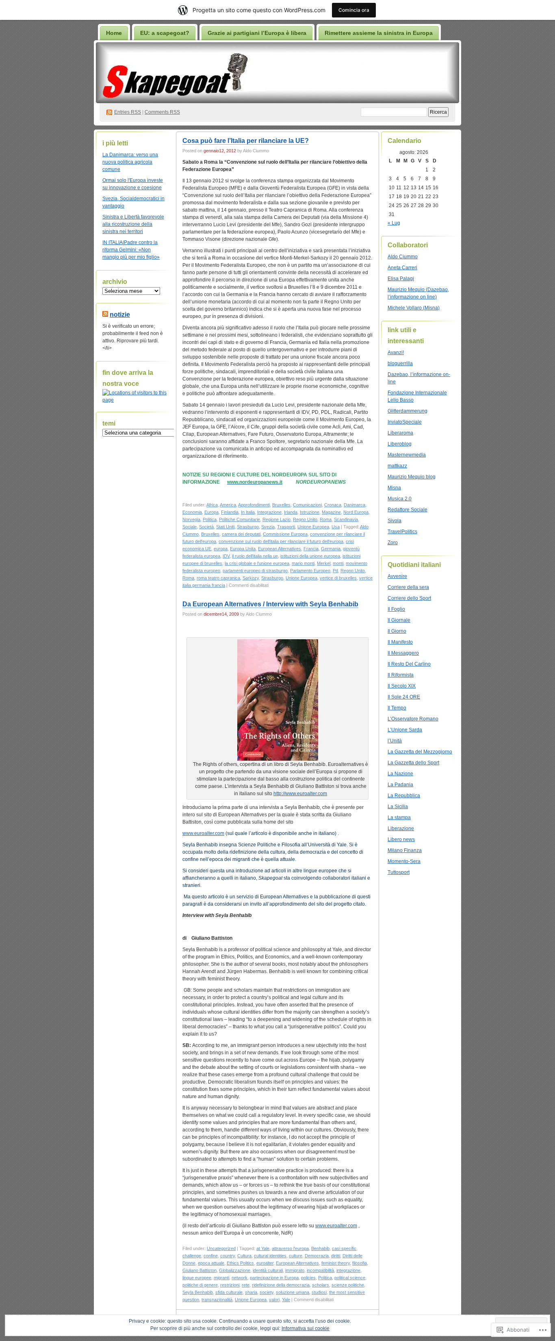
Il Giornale (399, 620)
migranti (221, 1277)
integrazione (348, 1270)
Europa (211, 512)
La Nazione (400, 773)
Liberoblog (400, 444)
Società (206, 526)
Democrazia (317, 1255)
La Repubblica (404, 795)
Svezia (268, 526)
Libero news (401, 839)
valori (274, 1299)
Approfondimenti (254, 504)
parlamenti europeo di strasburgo (255, 570)
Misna (394, 488)
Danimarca (354, 504)
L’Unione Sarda (405, 730)
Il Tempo (397, 708)
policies (308, 1277)
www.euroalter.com (203, 833)
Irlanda (290, 512)
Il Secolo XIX (402, 686)
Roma (326, 519)
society (266, 1292)
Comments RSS (162, 112)
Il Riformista (401, 675)
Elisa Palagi (401, 278)
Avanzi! (396, 352)
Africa (212, 504)
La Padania (400, 784)
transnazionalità (217, 1299)
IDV (226, 556)
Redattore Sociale (407, 510)
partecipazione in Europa (274, 1277)
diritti (335, 1255)
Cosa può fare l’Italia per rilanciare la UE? (245, 140)
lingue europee (196, 1277)
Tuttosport (399, 872)
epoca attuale (211, 1263)
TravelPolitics (402, 531)
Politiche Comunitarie (239, 519)
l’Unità (395, 741)
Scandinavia (346, 519)
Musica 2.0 (400, 499)
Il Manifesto (400, 642)
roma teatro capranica (218, 577)
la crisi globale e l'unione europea (257, 563)
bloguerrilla (400, 363)
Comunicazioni (307, 504)
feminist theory (335, 1263)
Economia (192, 512)
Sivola (394, 520)
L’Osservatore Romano (413, 719)
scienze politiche (348, 1285)
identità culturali (268, 1270)
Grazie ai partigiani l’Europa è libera (257, 33)
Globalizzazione (234, 1270)
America (228, 504)
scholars (320, 1285)
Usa (336, 526)
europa (221, 548)
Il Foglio (396, 609)
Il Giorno (397, 631)
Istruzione (309, 512)
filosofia (359, 1263)
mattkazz (397, 466)
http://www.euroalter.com (300, 793)
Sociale (189, 526)
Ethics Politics (240, 1263)
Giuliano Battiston (199, 1270)
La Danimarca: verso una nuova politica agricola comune (130, 162)
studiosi (319, 1292)
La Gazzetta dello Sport (413, 763)
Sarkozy (251, 577)
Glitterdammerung (407, 411)
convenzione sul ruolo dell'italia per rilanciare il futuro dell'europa (281, 541)
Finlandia (229, 512)
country (227, 1255)
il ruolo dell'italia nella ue (255, 556)
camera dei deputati (241, 534)
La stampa (399, 817)
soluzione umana (292, 1292)
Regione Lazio (276, 519)
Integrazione (269, 512)
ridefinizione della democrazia (281, 1285)
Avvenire (397, 576)
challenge (191, 1255)
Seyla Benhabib (197, 1292)
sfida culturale (229, 1292)
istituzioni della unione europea (310, 556)
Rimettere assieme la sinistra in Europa (379, 33)
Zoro (393, 542)
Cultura (244, 1255)
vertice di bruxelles (338, 577)
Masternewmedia (407, 455)
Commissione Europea (285, 534)
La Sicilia (398, 806)
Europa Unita (243, 548)
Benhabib (320, 1248)
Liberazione (401, 828)
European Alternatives (279, 548)
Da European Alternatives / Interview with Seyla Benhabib (270, 604)
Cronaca (332, 504)
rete (245, 1285)
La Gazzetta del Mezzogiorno (420, 752)
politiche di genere (200, 1285)
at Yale (262, 1248)
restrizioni (229, 1285)
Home (114, 33)
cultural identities (270, 1255)
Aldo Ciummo (403, 257)
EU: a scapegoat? (164, 33)
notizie (120, 314)
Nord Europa (356, 512)
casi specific (344, 1248)
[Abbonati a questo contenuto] (105, 314)
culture (295, 1255)
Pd (335, 570)
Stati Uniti (225, 526)
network (239, 1277)
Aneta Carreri (402, 267)
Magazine (331, 512)
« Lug (394, 223)
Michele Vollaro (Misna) (414, 308)
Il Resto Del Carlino (409, 664)
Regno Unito (305, 519)
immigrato (294, 1270)
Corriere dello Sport (409, 598)
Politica (210, 519)
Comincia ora (353, 10)
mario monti (303, 563)
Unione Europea (313, 526)
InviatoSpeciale (405, 422)
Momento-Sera (404, 861)
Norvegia (191, 519)
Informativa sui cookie (306, 1328)
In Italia (248, 512)
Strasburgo (248, 526)
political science (349, 1277)
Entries (127, 112)
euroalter (264, 1263)
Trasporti (286, 526)
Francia (311, 548)
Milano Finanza (405, 850)
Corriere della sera (408, 587)
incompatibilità (320, 1270)
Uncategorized (221, 1248)
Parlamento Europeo (310, 570)
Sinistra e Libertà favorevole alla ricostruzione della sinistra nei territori (133, 224)
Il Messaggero (403, 653)
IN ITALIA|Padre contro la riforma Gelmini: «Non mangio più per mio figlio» (131, 250)
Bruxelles (281, 504)
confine (211, 1255)
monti (338, 563)
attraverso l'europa (290, 1248)
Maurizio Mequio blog (412, 477)
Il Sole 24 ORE (404, 697)
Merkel (323, 563)
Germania (330, 548)
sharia (251, 1292)
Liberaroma (400, 433)
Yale (286, 1299)
